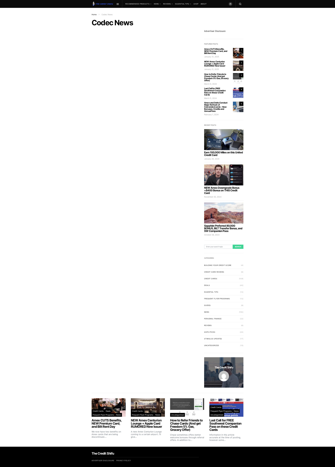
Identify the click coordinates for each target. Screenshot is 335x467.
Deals (207, 285)
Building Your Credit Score (217, 265)
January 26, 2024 (211, 159)
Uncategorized (211, 345)
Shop (196, 4)
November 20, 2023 (212, 197)
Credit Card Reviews (214, 272)
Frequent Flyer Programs (217, 299)
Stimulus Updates (213, 339)
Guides (207, 305)
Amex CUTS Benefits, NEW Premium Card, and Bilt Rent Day (215, 51)
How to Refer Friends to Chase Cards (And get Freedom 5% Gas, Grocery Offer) (216, 77)
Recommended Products (137, 4)
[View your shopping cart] (230, 4)
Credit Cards (210, 279)
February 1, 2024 (211, 114)
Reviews (167, 4)
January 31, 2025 (211, 57)
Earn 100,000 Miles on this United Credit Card (223, 154)
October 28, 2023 (211, 235)
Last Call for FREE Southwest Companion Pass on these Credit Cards (215, 91)
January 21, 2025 (211, 69)
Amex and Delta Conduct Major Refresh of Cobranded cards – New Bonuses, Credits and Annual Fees (215, 106)
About (204, 4)
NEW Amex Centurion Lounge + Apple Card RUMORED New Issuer (214, 63)
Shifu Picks (209, 332)
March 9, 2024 (210, 84)
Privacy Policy (123, 460)
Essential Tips (182, 4)
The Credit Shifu (224, 367)
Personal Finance (213, 319)
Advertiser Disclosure (214, 31)
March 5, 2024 (210, 98)
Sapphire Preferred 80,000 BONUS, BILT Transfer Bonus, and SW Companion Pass (223, 228)
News (156, 4)
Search (238, 247)
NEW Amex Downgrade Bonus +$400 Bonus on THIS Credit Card (221, 190)
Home (94, 14)
